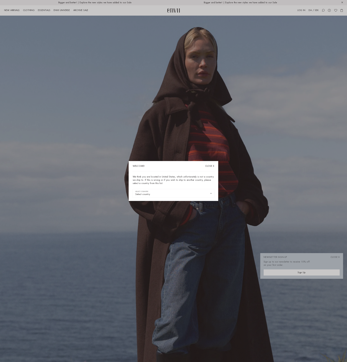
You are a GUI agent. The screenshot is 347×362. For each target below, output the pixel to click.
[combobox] (173, 193)
